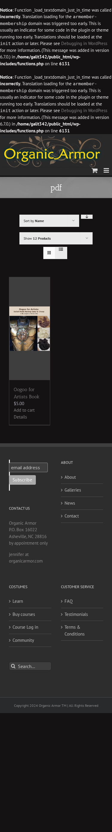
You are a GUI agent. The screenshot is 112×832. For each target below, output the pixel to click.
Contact (72, 516)
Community (23, 640)
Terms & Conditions (75, 630)
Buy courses (24, 614)
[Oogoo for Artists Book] (29, 328)
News (70, 503)
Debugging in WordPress (84, 43)
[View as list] (61, 249)
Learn (18, 601)
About (70, 477)
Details (20, 417)
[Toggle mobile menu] (107, 170)
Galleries (73, 490)
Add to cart (24, 410)
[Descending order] (87, 217)
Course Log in (25, 627)
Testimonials (76, 614)
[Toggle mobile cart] (95, 170)
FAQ (69, 601)
